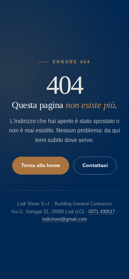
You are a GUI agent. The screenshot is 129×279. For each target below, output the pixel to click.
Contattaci (95, 165)
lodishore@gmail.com (64, 219)
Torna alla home (40, 165)
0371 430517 (102, 211)
